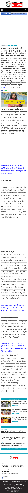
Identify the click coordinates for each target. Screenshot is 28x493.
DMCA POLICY (10, 490)
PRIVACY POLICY (8, 488)
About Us (4, 462)
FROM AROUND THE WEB (14, 449)
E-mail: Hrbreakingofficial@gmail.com (10, 473)
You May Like (14, 427)
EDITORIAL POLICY (16, 483)
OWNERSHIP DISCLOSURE (9, 485)
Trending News (14, 399)
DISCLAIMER (18, 487)
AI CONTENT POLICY (19, 485)
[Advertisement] (14, 30)
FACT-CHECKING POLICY (8, 484)
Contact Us (5, 471)
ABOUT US (9, 483)
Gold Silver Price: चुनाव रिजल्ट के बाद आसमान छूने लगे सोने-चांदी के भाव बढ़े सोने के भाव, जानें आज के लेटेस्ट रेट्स (13, 308)
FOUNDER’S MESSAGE (14, 491)
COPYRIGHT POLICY (10, 487)
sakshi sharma (5, 87)
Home (3, 45)
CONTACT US (16, 490)
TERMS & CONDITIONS (17, 488)
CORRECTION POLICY (19, 484)
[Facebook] (2, 478)
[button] (2, 10)
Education (12, 45)
